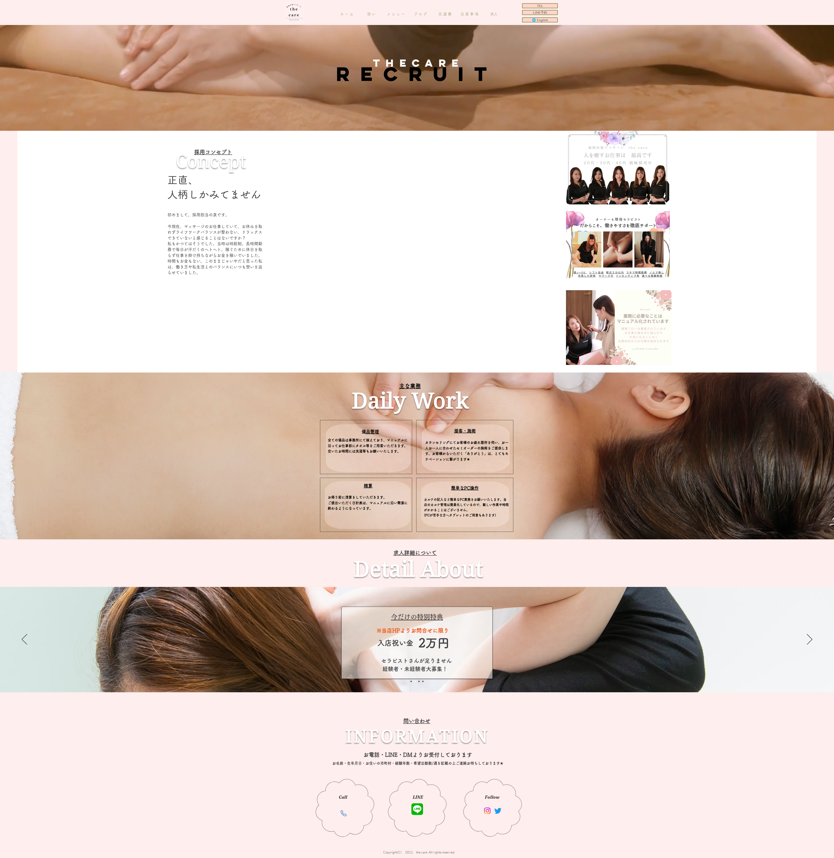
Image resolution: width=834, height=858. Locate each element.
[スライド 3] (423, 681)
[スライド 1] (415, 681)
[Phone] (343, 813)
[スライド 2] (419, 681)
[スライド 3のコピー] (411, 681)
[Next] (809, 639)
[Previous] (24, 639)
